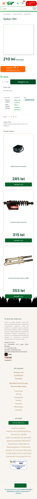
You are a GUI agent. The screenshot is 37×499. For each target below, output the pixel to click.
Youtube (18, 403)
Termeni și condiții (18, 434)
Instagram (18, 397)
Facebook (18, 391)
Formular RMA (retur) (19, 423)
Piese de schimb (17, 14)
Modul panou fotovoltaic (18, 166)
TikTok (18, 394)
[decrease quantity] (2, 82)
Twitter (18, 400)
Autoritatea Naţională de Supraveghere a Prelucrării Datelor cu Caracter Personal (18, 447)
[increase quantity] (7, 82)
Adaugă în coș (23, 82)
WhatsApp (18, 407)
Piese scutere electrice (7, 106)
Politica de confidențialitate (18, 431)
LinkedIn (18, 410)
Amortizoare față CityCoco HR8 (18, 278)
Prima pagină (7, 14)
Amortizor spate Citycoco (18, 222)
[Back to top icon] (20, 485)
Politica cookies (18, 428)
